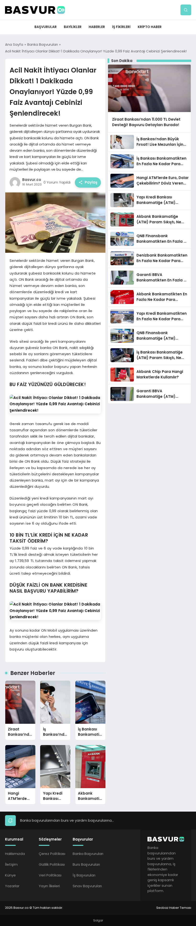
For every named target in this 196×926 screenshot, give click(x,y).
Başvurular (45, 26)
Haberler (97, 26)
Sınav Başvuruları (87, 885)
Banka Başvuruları (88, 853)
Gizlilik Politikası (52, 864)
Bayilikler (73, 26)
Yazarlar (12, 885)
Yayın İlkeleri (49, 885)
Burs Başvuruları (86, 864)
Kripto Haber (150, 26)
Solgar (98, 920)
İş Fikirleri (121, 26)
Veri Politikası (50, 875)
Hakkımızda (15, 853)
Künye (10, 875)
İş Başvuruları (84, 875)
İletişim (11, 864)
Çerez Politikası (52, 853)
